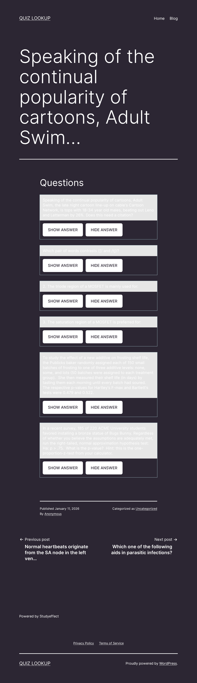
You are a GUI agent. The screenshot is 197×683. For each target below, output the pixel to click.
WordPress (168, 663)
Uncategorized (146, 508)
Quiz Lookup (34, 18)
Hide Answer (104, 230)
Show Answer (63, 230)
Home (159, 18)
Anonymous (53, 514)
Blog (174, 18)
